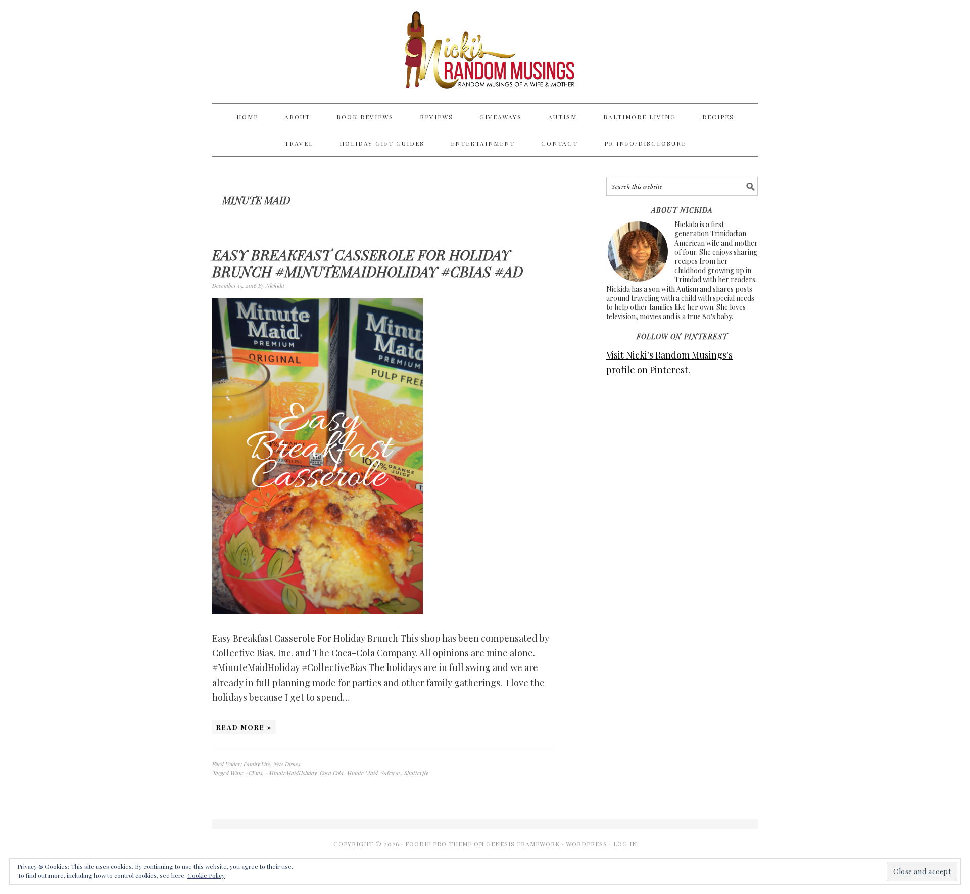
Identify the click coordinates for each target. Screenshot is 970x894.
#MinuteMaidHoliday (291, 773)
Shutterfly (416, 773)
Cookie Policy (206, 875)
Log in (625, 844)
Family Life (257, 764)
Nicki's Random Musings (485, 51)
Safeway (391, 773)
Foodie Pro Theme (438, 844)
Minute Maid (362, 773)
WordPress (586, 844)
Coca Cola (332, 773)
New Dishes (286, 764)
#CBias (253, 773)
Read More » (244, 727)
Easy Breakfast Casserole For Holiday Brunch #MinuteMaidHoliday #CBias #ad (367, 263)
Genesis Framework (523, 844)
